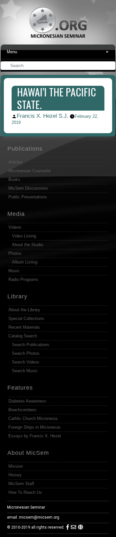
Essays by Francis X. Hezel (34, 435)
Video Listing (24, 236)
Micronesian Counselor (29, 170)
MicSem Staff (21, 483)
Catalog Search (22, 335)
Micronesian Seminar (26, 507)
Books (14, 179)
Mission (15, 466)
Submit (110, 66)
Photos (15, 253)
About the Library (24, 309)
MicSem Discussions (28, 188)
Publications (25, 148)
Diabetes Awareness (27, 401)
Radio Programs (23, 279)
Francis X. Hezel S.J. (42, 116)
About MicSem (28, 453)
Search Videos (25, 362)
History (15, 474)
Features (20, 387)
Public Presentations (27, 196)
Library (17, 296)
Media (16, 214)
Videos (14, 227)
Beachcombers (22, 409)
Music (14, 270)
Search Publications (30, 344)
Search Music (25, 370)
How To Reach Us (25, 492)
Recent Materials (24, 327)
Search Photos (26, 353)
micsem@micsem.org (39, 517)
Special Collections (26, 318)
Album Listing (24, 262)
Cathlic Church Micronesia (32, 418)
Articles (15, 162)
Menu (58, 51)
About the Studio (27, 244)
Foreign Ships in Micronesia (34, 427)
